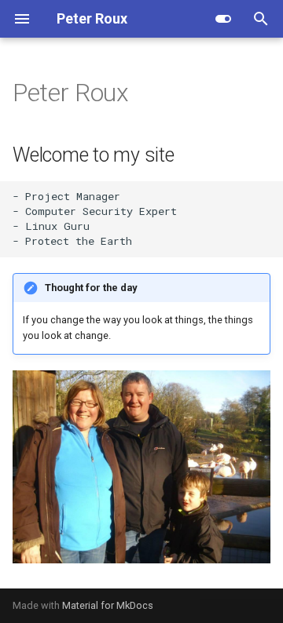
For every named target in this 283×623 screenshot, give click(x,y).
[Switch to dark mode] (223, 19)
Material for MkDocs (107, 605)
